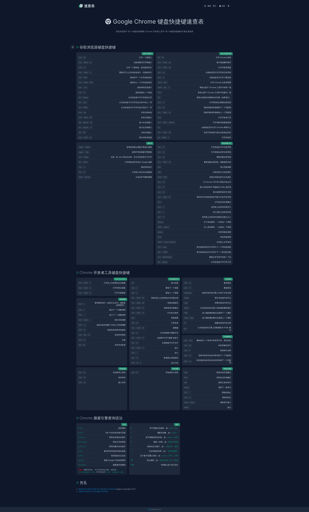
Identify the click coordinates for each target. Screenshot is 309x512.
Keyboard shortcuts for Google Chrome (97, 489)
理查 (149, 509)
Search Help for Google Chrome (93, 491)
